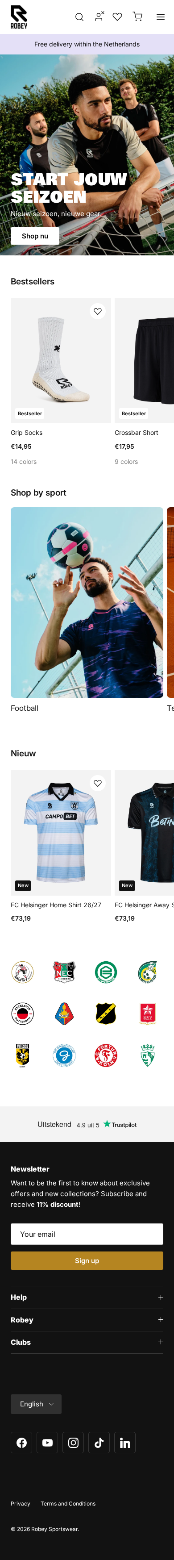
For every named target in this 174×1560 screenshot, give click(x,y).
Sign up (87, 1260)
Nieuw (23, 754)
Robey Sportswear (54, 1529)
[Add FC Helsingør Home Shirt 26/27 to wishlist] (98, 783)
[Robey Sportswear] (19, 17)
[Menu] (160, 17)
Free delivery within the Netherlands (87, 44)
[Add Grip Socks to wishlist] (98, 311)
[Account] (96, 17)
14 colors (24, 461)
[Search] (79, 17)
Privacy (20, 1503)
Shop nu (35, 236)
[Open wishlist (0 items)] (116, 17)
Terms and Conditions (68, 1503)
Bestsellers (32, 282)
